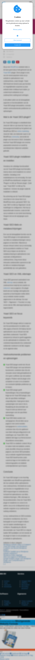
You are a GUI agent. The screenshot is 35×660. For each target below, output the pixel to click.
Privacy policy (17, 29)
